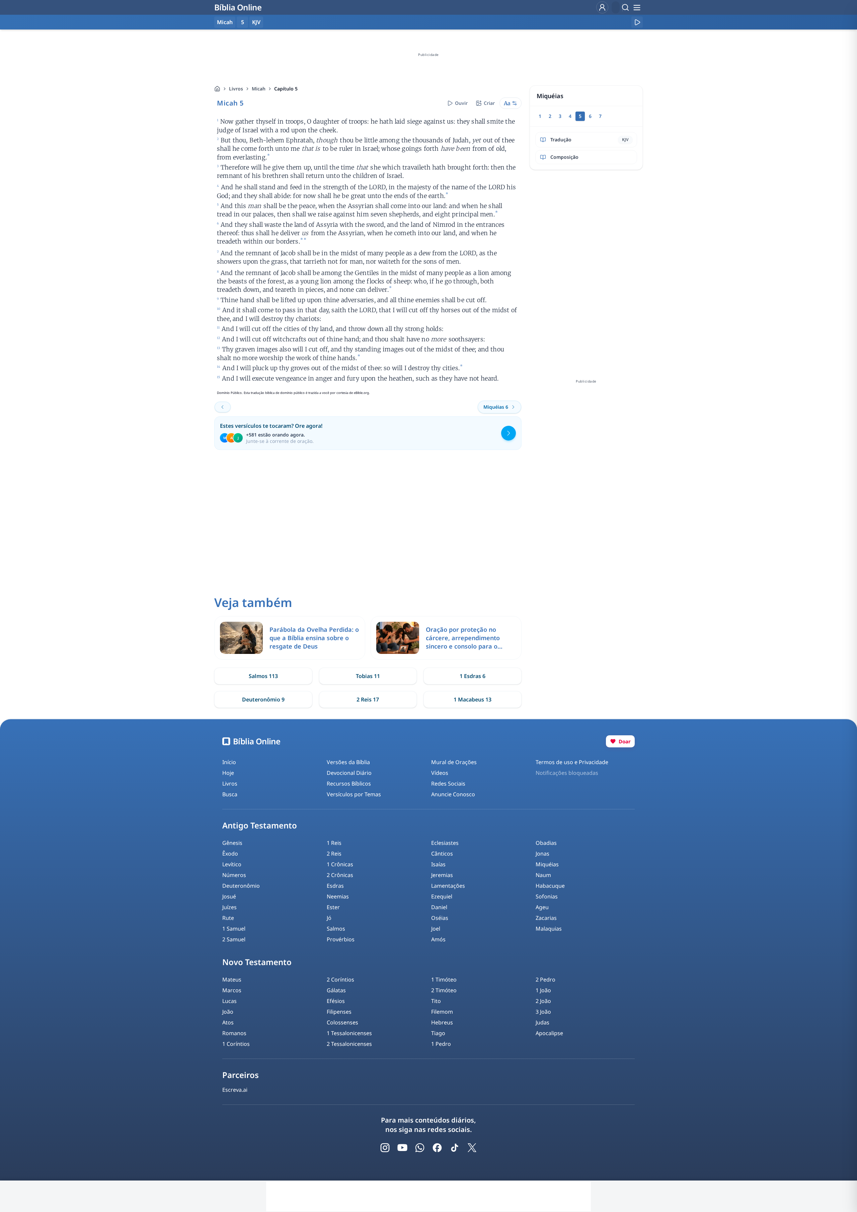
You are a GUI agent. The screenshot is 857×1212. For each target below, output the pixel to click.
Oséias (439, 918)
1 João (543, 990)
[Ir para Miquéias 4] (223, 407)
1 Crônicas (340, 864)
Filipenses (339, 1011)
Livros (236, 88)
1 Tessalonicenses (349, 1033)
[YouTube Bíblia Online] (402, 1147)
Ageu (542, 907)
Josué (229, 896)
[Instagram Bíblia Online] (385, 1147)
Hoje (228, 773)
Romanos (234, 1033)
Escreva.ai (234, 1089)
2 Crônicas (340, 875)
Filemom (442, 1011)
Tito (436, 1001)
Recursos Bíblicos (349, 783)
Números (234, 875)
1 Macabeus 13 (472, 699)
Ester (333, 907)
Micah (258, 88)
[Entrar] (602, 7)
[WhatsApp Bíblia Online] (419, 1147)
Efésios (336, 1001)
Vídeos (439, 773)
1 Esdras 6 (472, 676)
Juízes (229, 907)
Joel (435, 928)
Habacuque (550, 885)
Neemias (338, 896)
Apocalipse (549, 1033)
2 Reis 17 (368, 699)
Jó (329, 918)
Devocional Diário (349, 773)
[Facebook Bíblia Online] (437, 1147)
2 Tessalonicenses (349, 1044)
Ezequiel (441, 896)
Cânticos (442, 853)
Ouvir (461, 103)
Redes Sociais (448, 783)
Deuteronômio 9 (263, 699)
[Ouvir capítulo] (637, 22)
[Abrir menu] (637, 7)
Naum (543, 875)
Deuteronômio (241, 885)
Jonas (542, 853)
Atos (228, 1022)
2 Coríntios (340, 979)
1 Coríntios (236, 1044)
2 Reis (334, 853)
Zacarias (546, 918)
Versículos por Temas (354, 794)
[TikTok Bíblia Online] (454, 1147)
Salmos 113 (263, 676)
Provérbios (341, 939)
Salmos (336, 928)
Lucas (229, 1001)
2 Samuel (233, 939)
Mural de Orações (454, 762)
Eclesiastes (445, 843)
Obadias (546, 843)
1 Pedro (441, 1044)
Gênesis (232, 843)
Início (229, 762)
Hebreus (442, 1022)
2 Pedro (545, 979)
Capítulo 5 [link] (286, 88)
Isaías (438, 864)
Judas (542, 1022)
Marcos (231, 990)
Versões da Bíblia (348, 762)
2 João (543, 1001)
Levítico (231, 864)
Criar (489, 103)
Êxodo (230, 853)
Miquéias (547, 864)
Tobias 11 (368, 676)
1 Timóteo (444, 979)
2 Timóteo (444, 990)
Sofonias (547, 896)
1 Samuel (233, 928)
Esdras (335, 885)
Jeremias (442, 875)
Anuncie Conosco (453, 794)
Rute (228, 918)
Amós (438, 939)
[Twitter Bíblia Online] (472, 1147)
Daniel (439, 907)
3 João (543, 1011)
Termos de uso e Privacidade (572, 762)
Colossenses (342, 1022)
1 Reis (334, 843)
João (227, 1011)
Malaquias (549, 928)
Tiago (438, 1033)
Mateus (231, 979)
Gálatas (336, 990)
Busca (229, 794)
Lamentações (448, 885)
